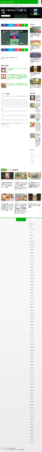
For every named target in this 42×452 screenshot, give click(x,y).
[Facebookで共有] (4, 25)
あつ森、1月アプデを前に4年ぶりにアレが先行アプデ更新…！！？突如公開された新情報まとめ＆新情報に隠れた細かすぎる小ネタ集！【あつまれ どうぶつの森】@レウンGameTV (38, 140)
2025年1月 (32, 272)
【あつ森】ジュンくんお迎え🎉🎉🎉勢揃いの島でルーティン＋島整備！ (35, 48)
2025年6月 (32, 258)
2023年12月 (32, 310)
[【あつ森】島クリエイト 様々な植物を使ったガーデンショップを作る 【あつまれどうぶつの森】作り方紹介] (3, 85)
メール (2, 113)
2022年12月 (32, 344)
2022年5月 (32, 364)
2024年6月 (32, 292)
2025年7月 (32, 255)
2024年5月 (32, 295)
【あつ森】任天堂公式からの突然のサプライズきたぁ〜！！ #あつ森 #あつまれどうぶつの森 (7, 185)
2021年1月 (32, 410)
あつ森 (20, 5)
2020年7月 (32, 427)
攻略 (2, 5)
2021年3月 (32, 404)
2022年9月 (32, 353)
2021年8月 (32, 390)
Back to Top (21, 219)
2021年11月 (32, 381)
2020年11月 (32, 416)
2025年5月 (32, 261)
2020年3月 (32, 439)
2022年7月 (32, 358)
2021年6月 (32, 396)
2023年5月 (32, 330)
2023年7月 (32, 324)
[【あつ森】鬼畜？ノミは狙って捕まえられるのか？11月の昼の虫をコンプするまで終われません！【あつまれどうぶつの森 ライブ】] (32, 124)
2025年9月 (32, 249)
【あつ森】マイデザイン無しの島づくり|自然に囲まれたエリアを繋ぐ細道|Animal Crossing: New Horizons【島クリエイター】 (38, 107)
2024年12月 (32, 275)
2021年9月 (32, 387)
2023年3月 (32, 335)
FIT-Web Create (13, 449)
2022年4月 (32, 367)
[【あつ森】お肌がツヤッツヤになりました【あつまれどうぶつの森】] (3, 70)
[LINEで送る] (24, 25)
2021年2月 (32, 407)
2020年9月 (32, 421)
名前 (2, 109)
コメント (2, 98)
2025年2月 (32, 269)
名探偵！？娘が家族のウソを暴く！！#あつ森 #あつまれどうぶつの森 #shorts (35, 74)
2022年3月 (32, 370)
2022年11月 (32, 347)
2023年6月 (32, 327)
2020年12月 (32, 413)
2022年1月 (32, 376)
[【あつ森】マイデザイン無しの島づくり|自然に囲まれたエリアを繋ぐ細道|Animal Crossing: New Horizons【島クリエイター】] (32, 105)
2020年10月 (32, 419)
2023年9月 (32, 318)
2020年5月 (32, 433)
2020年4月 (32, 436)
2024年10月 (32, 281)
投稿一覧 (15, 57)
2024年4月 (32, 298)
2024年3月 (32, 301)
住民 (12, 5)
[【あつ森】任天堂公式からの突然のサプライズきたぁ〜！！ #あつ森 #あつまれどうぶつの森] (32, 97)
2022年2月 (32, 373)
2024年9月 (32, 284)
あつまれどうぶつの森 (11, 448)
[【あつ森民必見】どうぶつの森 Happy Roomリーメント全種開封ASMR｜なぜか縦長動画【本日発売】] (32, 116)
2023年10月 (32, 315)
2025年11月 (32, 244)
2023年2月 (32, 338)
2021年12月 (32, 378)
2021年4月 (32, 401)
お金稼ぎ (16, 5)
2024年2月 (32, 304)
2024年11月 (32, 278)
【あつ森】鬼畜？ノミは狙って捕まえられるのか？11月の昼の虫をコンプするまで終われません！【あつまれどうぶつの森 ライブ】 (38, 127)
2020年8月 (32, 424)
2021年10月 (32, 384)
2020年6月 (32, 430)
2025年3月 (32, 267)
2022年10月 (32, 350)
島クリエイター (7, 5)
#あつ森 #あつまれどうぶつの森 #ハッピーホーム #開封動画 (34, 205)
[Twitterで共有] (11, 25)
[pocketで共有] (17, 25)
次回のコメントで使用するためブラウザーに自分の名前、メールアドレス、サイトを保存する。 (14, 123)
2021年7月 (32, 393)
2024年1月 (32, 307)
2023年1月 (32, 341)
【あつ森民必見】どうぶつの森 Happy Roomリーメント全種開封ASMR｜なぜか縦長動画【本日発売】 (38, 117)
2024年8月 (32, 287)
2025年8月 (32, 252)
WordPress (22, 449)
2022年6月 (32, 361)
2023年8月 (32, 321)
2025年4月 (32, 264)
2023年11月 (32, 312)
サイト (2, 118)
